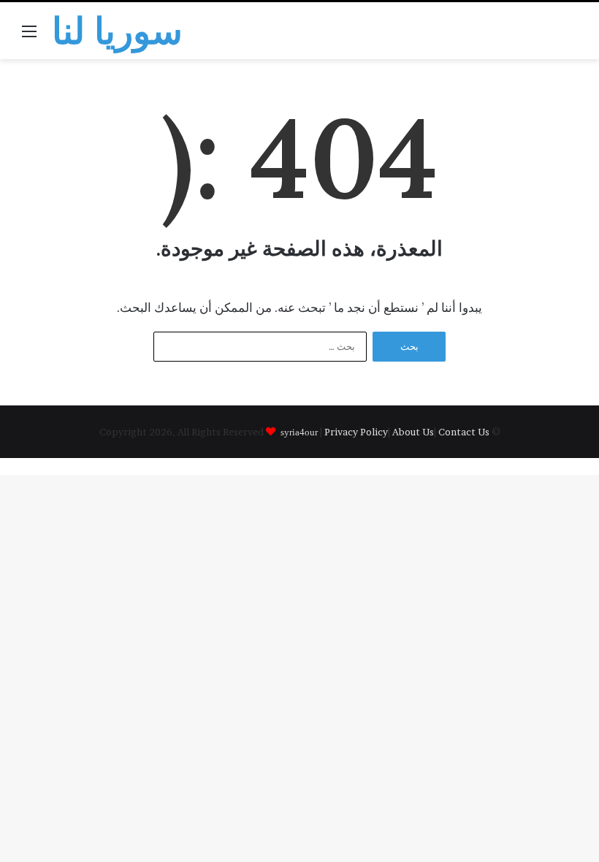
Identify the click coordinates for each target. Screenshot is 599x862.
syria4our (299, 431)
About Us (413, 432)
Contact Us (463, 432)
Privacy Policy (356, 432)
